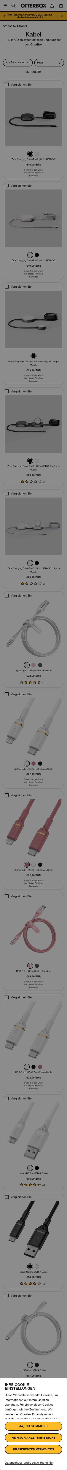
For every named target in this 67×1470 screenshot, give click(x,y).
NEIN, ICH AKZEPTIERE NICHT (33, 1437)
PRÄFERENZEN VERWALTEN (33, 1449)
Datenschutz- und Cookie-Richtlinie (29, 1462)
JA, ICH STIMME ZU (33, 1426)
